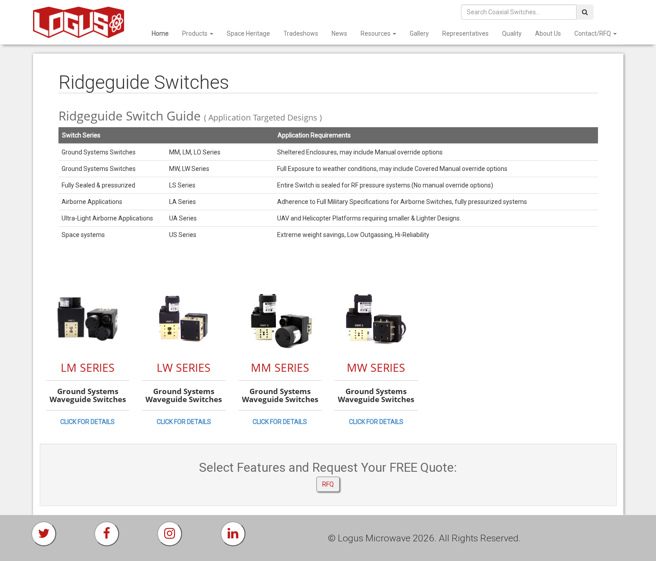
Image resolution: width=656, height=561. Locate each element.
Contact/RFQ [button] (593, 33)
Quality (512, 33)
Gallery (419, 33)
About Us (548, 33)
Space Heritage (248, 33)
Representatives (465, 33)
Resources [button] (376, 33)
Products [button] (195, 33)
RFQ (328, 484)
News (339, 33)
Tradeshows (300, 33)
